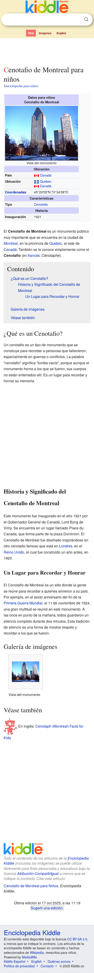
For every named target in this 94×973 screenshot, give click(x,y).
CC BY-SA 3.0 (77, 939)
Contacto (47, 966)
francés (34, 255)
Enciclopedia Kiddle (32, 932)
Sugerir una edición (47, 907)
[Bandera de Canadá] (36, 175)
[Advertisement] (47, 50)
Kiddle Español (14, 961)
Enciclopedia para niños (21, 85)
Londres (65, 546)
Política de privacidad (19, 966)
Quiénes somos (59, 961)
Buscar (86, 19)
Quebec (45, 181)
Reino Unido (14, 552)
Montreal (11, 243)
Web (31, 33)
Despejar (77, 19)
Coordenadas (15, 192)
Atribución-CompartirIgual (38, 873)
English (61, 33)
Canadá (45, 175)
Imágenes (45, 33)
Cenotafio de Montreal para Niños (31, 885)
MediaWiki (29, 957)
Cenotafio (41, 204)
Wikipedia (37, 952)
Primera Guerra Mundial (23, 603)
